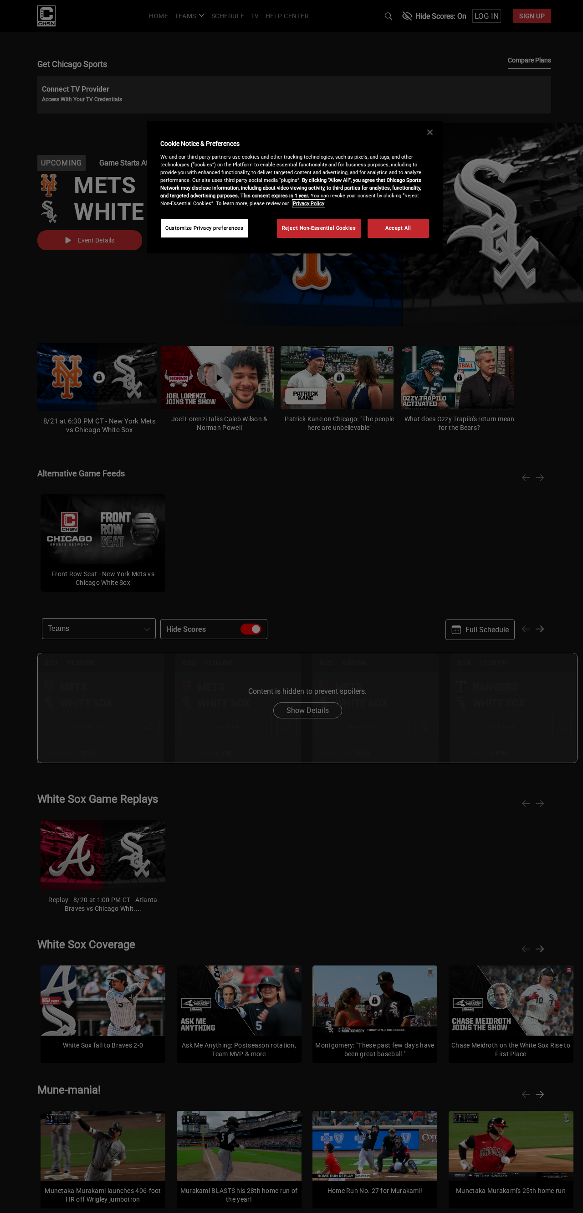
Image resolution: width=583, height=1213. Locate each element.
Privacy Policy (308, 203)
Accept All (398, 228)
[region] (295, 187)
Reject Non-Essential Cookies (319, 228)
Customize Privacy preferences (204, 228)
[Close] (430, 132)
